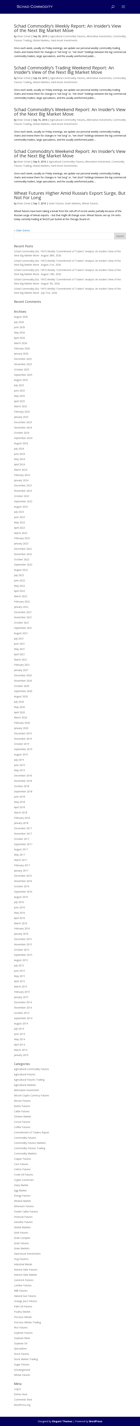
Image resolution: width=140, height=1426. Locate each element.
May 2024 (19, 459)
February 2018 (22, 817)
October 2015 (21, 949)
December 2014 (23, 1002)
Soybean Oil (20, 1343)
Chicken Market (22, 1116)
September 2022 (23, 564)
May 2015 (19, 976)
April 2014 (19, 1044)
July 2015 (19, 965)
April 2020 (19, 712)
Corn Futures (21, 1164)
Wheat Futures (90, 203)
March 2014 (20, 1049)
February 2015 (22, 991)
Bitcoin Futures (22, 1100)
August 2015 (21, 960)
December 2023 (23, 485)
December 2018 (23, 775)
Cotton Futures (22, 1169)
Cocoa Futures (22, 1121)
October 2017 (21, 838)
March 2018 (20, 812)
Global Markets (41, 40)
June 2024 (19, 454)
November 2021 (23, 617)
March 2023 (20, 533)
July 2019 (19, 759)
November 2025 (23, 364)
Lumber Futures (23, 1285)
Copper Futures (22, 1158)
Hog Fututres (21, 1259)
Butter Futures (22, 1106)
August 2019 (21, 754)
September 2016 (23, 891)
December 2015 (23, 939)
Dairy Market (21, 1185)
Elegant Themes (62, 1421)
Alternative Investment (99, 36)
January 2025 (21, 417)
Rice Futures (21, 1327)
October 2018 (21, 786)
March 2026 (20, 343)
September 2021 (23, 628)
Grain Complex (22, 1238)
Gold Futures (21, 1232)
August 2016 (21, 897)
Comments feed (23, 1399)
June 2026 (19, 327)
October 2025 (21, 369)
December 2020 (23, 675)
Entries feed (20, 1394)
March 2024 (20, 469)
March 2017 (20, 860)
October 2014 (21, 1012)
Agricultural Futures (24, 1074)
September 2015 (23, 954)
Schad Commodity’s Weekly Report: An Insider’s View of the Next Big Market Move (67, 28)
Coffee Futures (22, 1127)
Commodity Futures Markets (30, 1142)
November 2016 (23, 881)
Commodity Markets (25, 1153)
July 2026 (19, 322)
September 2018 (23, 791)
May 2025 (19, 395)
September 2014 (23, 1018)
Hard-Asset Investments (64, 40)
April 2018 (19, 807)
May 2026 (19, 332)
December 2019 (23, 733)
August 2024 (21, 443)
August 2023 (21, 506)
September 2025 (23, 374)
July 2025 (19, 385)
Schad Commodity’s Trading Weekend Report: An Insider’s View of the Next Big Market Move (64, 70)
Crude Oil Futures (23, 1174)
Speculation (20, 1348)
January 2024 (21, 480)
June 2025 (19, 390)
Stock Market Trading (26, 1359)
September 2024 (23, 438)
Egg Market (20, 1190)
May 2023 (19, 522)
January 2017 (21, 870)
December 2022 (23, 548)
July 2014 (19, 1028)
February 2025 (22, 411)
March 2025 (20, 406)
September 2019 (23, 749)
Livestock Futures (23, 1280)
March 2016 (20, 923)
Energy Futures (22, 1195)
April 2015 (19, 981)
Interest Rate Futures (25, 1269)
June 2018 (19, 796)
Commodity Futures (25, 1137)
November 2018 (23, 780)
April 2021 (19, 654)
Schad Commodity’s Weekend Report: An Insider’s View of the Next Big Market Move (69, 111)
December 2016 (23, 875)
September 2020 (23, 691)
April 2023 (19, 527)
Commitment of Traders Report (31, 1132)
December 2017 (23, 828)
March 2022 (20, 596)
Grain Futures (56, 203)
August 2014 (21, 1023)
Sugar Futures (21, 1364)
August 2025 (21, 380)
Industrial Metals (23, 1264)
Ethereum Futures (24, 1206)
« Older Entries (22, 230)
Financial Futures (23, 1216)
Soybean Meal (22, 1338)
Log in (17, 1389)
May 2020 (19, 707)
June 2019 (19, 765)
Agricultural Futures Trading (29, 1079)
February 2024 (22, 475)
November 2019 (23, 738)
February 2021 (22, 664)
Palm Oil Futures (23, 1306)
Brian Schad (23, 36)
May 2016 (19, 912)
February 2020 (22, 722)
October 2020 (21, 686)
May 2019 (19, 770)
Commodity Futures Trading (29, 1148)
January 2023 (21, 543)
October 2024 (21, 432)
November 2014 (23, 1007)
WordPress (95, 1421)
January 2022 (21, 606)
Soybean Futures (23, 1332)
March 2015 (20, 986)
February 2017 (22, 865)
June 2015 (19, 970)
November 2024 (23, 427)
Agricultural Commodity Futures (67, 36)
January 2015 (21, 997)
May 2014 (19, 1039)
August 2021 (21, 633)
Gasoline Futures (23, 1222)
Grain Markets (73, 203)
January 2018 (21, 823)
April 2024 (19, 464)
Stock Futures (21, 1353)
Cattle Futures (22, 1111)
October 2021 (21, 622)
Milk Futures (20, 1290)
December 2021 (23, 612)
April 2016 (19, 918)
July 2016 (19, 902)
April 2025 (19, 401)
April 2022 (19, 591)
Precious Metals (23, 1317)
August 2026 (21, 316)
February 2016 (22, 928)
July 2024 (19, 448)
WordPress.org (22, 1404)
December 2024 (23, 422)
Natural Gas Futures (25, 1296)
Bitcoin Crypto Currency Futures (31, 1095)
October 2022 (21, 559)
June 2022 (19, 580)
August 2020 (21, 696)
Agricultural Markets (25, 1085)
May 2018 (19, 802)
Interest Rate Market (25, 1274)
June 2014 (19, 1034)
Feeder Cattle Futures (26, 1211)
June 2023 (19, 517)
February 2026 (22, 348)
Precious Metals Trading (27, 1322)
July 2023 (19, 511)
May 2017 (19, 854)
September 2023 (23, 501)
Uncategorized (22, 1369)
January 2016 (21, 933)
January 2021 (21, 670)
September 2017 (23, 844)
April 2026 (19, 337)
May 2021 (19, 649)
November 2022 (23, 554)
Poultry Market (22, 1311)
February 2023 (22, 538)
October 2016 (21, 886)
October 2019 (21, 743)
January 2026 (21, 353)
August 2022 (21, 569)
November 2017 (23, 833)
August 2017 (21, 849)
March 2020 (20, 717)
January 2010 (21, 1055)
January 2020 (21, 728)
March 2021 (20, 659)
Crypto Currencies (24, 1179)
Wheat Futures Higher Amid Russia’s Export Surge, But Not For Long (69, 195)
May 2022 (19, 585)
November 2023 (23, 490)
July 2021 (19, 638)
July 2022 (19, 575)
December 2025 (23, 358)
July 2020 (19, 701)
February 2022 (22, 601)
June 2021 (19, 643)
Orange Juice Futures (25, 1301)
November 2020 (23, 680)
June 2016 (19, 907)
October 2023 (21, 496)
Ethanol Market (22, 1201)
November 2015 (23, 944)
